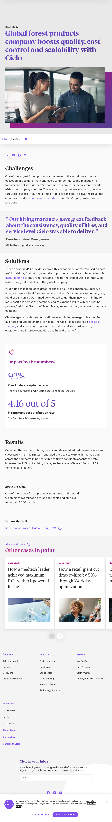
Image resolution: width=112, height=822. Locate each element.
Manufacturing (47, 679)
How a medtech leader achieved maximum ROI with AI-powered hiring (29, 577)
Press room (8, 724)
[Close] (106, 802)
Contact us (9, 737)
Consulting (8, 673)
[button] (60, 636)
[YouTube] (60, 792)
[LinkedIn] (54, 792)
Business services (48, 661)
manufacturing (14, 278)
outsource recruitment (46, 198)
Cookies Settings (40, 814)
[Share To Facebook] (19, 155)
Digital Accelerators (12, 679)
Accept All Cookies (65, 814)
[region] (56, 808)
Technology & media (50, 690)
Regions (81, 654)
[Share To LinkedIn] (13, 155)
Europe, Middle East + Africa (90, 679)
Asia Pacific (82, 661)
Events (6, 717)
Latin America (83, 667)
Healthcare (45, 667)
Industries (45, 654)
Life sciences (46, 673)
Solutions (8, 654)
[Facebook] (48, 792)
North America (83, 673)
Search (6, 667)
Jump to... (15, 139)
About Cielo (9, 730)
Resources (8, 704)
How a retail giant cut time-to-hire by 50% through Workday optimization (79, 577)
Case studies (9, 711)
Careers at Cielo (11, 744)
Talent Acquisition (11, 661)
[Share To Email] (25, 155)
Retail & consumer (48, 685)
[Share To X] (7, 155)
